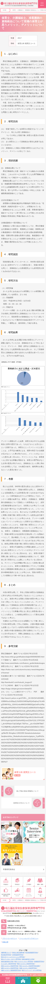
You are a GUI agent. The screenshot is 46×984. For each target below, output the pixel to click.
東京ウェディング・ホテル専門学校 (31, 970)
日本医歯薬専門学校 (17, 954)
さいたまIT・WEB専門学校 (8, 963)
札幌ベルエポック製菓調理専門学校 (11, 970)
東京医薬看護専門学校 (31, 952)
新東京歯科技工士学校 (28, 959)
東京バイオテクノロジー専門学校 (23, 961)
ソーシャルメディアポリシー (28, 938)
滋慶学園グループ (6, 952)
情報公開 (5, 942)
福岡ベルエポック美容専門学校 (9, 968)
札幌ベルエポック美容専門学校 (28, 968)
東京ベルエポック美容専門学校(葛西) (29, 966)
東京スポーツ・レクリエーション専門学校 (12, 957)
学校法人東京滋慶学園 (18, 952)
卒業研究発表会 (9, 869)
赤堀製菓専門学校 (39, 961)
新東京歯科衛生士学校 (7, 961)
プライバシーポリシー (9, 938)
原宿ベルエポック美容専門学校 (9, 966)
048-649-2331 (13, 921)
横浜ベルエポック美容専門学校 (25, 963)
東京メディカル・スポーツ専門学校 (11, 959)
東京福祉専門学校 (6, 954)
